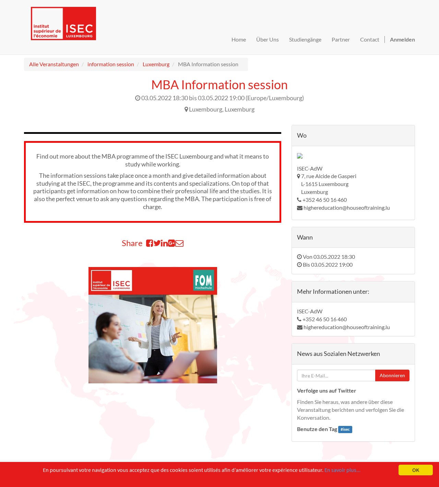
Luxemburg (156, 64)
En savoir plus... (342, 469)
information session (110, 64)
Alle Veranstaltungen (54, 64)
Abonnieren (392, 375)
